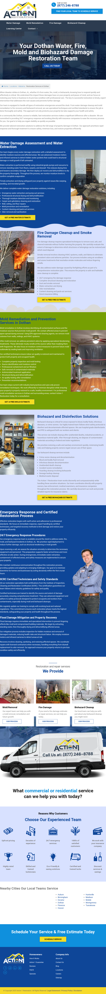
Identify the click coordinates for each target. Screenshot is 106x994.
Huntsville (90, 894)
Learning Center (14, 29)
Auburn (61, 894)
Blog (57, 966)
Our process (12, 721)
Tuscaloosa (90, 905)
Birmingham (63, 897)
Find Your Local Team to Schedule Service (77, 11)
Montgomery (91, 902)
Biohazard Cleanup (77, 23)
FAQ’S (32, 970)
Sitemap (59, 977)
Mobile (88, 900)
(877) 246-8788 (68, 5)
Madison (89, 897)
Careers (58, 974)
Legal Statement (53, 991)
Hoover (61, 908)
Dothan (61, 902)
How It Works (34, 958)
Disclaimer (78, 991)
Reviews (33, 966)
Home (6, 86)
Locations (59, 970)
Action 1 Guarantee (36, 962)
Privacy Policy (66, 991)
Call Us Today (52, 66)
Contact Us (60, 962)
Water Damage (13, 23)
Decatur (61, 900)
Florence (61, 905)
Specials (33, 974)
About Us (59, 958)
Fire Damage (55, 23)
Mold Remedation (34, 23)
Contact (32, 29)
